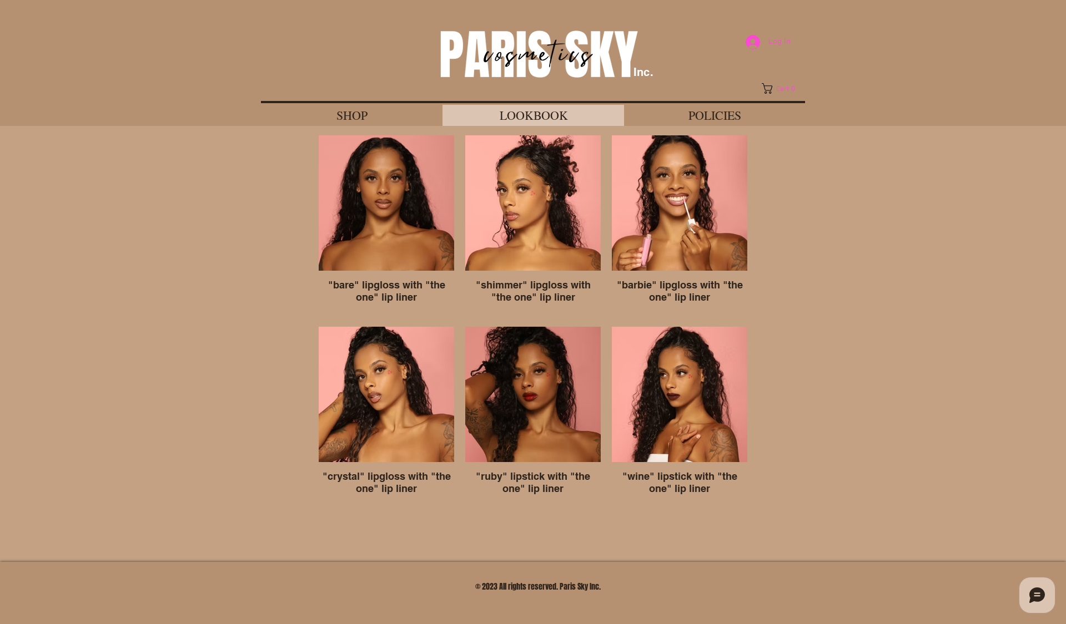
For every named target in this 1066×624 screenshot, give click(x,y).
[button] (782, 88)
